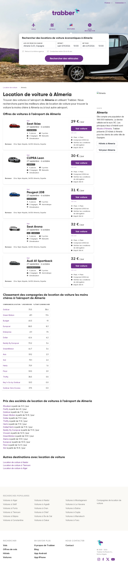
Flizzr (5, 371)
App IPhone (40, 557)
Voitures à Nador (41, 500)
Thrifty (5, 377)
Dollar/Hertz (8, 427)
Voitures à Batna (73, 508)
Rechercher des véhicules (64, 58)
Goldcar (6, 309)
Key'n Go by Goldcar (11, 382)
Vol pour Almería (107, 150)
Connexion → (120, 3)
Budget (6, 321)
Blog (36, 549)
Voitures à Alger (10, 500)
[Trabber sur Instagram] (99, 560)
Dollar (5, 337)
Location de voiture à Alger (15, 468)
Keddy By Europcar (11, 343)
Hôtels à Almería (107, 143)
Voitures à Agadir (42, 504)
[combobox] (39, 44)
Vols (5, 545)
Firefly (6, 409)
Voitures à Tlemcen (11, 512)
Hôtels (6, 553)
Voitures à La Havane (75, 504)
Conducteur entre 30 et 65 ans (61, 51)
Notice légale (102, 554)
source (99, 108)
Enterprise (7, 332)
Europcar (6, 326)
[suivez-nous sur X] (108, 560)
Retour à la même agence (34, 51)
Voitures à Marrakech (75, 516)
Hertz (5, 365)
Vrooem (6, 433)
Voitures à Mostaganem (76, 500)
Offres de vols (10, 549)
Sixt (28, 121)
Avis (4, 354)
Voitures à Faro (72, 520)
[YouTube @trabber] (112, 560)
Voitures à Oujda (73, 512)
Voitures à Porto (10, 508)
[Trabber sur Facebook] (103, 560)
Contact (70, 545)
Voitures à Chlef (41, 512)
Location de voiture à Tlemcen (16, 465)
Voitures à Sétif (10, 504)
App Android (40, 553)
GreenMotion (8, 349)
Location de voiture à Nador (15, 462)
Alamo (6, 439)
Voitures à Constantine (13, 520)
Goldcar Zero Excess (11, 388)
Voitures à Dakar (41, 520)
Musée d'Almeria (104, 128)
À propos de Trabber (44, 545)
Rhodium (7, 406)
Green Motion (8, 315)
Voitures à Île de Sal (43, 516)
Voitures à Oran (41, 508)
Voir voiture (81, 128)
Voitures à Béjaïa (10, 516)
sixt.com (73, 133)
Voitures (7, 557)
